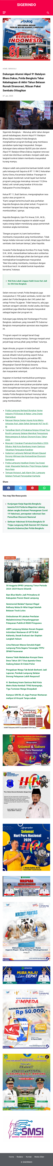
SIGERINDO (26, 5)
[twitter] (21, 488)
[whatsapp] (44, 488)
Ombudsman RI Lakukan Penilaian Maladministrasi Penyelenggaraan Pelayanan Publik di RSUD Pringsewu (24, 619)
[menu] (4, 12)
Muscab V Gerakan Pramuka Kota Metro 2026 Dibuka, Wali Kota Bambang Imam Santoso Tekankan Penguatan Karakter (26, 446)
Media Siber (39, 1157)
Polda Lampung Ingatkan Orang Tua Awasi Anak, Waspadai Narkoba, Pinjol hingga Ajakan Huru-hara (26, 466)
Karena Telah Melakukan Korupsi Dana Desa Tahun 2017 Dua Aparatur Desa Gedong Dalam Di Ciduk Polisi (24, 660)
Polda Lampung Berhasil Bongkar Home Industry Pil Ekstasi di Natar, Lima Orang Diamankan (24, 413)
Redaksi (20, 1157)
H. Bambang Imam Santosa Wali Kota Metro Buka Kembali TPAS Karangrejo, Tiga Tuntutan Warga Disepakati (24, 685)
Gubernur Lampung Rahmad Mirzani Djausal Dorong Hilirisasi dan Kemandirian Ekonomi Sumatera (25, 456)
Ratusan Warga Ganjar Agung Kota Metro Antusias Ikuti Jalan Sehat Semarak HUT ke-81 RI (26, 423)
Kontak (29, 1157)
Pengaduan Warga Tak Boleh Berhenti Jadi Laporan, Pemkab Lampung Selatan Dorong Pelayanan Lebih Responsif (26, 673)
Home (11, 1157)
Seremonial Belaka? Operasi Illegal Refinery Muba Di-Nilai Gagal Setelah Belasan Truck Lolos (23, 607)
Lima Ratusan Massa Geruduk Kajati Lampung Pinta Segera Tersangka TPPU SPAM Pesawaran (25, 648)
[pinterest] (32, 488)
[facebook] (9, 488)
